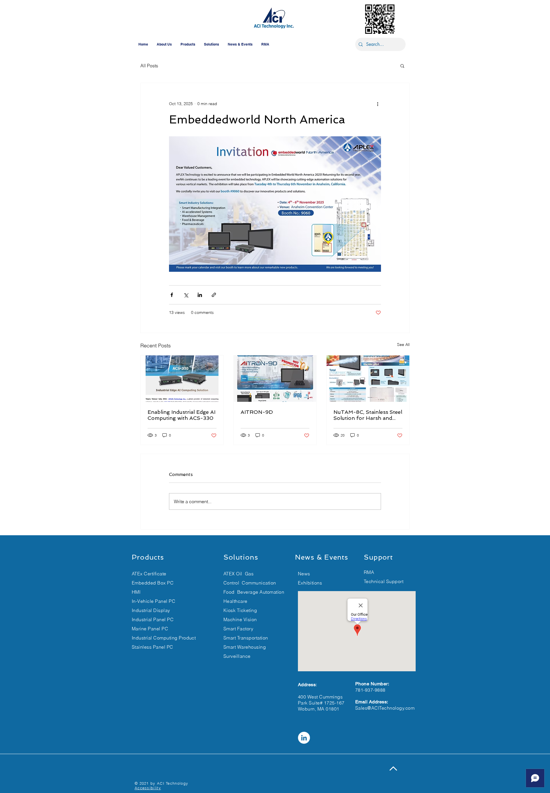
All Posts (149, 65)
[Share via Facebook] (171, 295)
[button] (402, 65)
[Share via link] (214, 295)
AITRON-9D (257, 412)
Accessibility (148, 788)
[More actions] (377, 103)
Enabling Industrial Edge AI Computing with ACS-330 (181, 415)
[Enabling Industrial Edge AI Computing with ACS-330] (182, 378)
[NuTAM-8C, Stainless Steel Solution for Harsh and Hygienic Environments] (368, 378)
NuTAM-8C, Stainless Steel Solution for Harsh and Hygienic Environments (367, 415)
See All (403, 344)
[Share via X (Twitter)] (185, 295)
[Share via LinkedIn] (200, 295)
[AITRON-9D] (275, 378)
